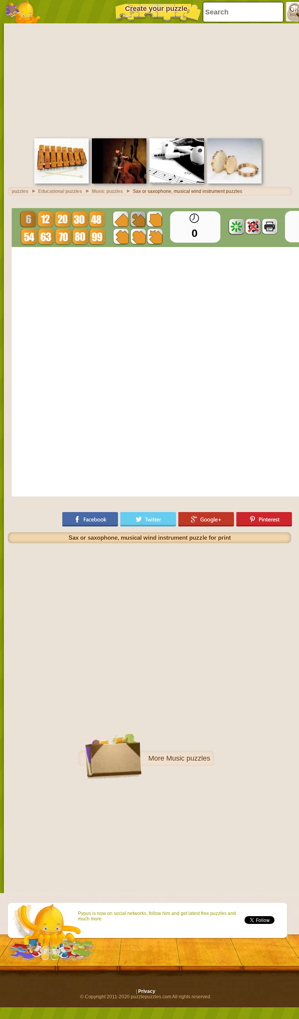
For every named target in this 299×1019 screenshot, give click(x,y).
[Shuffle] (236, 226)
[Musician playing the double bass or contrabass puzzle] (119, 182)
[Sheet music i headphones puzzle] (177, 182)
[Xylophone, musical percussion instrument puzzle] (61, 182)
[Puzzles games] (23, 11)
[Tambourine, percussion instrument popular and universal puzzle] (234, 182)
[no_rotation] (253, 226)
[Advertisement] (149, 79)
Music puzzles (188, 758)
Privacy (146, 991)
